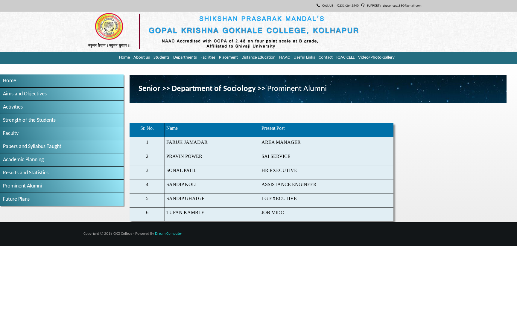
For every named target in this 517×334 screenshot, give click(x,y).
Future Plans (16, 199)
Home (124, 57)
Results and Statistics (25, 173)
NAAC (284, 57)
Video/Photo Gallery (376, 57)
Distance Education (258, 57)
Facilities (207, 57)
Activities (13, 107)
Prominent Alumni (22, 186)
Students (161, 57)
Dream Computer (168, 234)
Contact (326, 57)
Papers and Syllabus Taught (32, 147)
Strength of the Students (29, 120)
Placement (228, 57)
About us (141, 57)
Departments (185, 57)
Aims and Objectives (25, 94)
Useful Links (304, 57)
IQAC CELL (345, 57)
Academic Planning (23, 160)
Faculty (11, 133)
